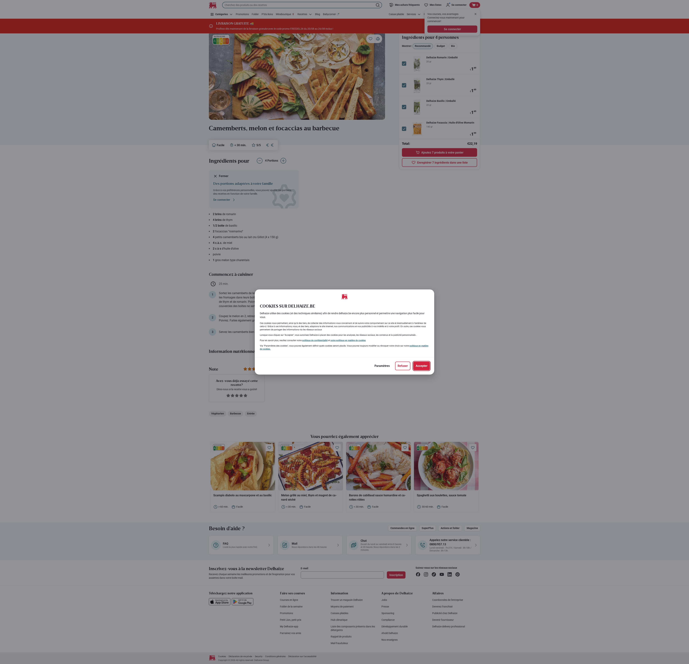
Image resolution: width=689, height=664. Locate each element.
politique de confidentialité (315, 340)
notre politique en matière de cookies (348, 340)
